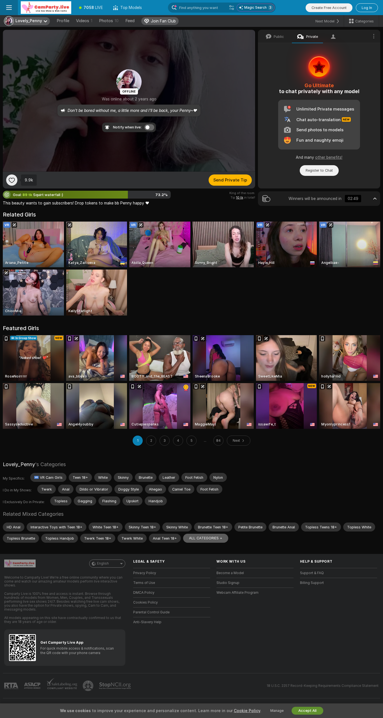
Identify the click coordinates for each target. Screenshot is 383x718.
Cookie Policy (247, 710)
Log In (367, 8)
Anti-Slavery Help (147, 622)
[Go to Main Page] (46, 7)
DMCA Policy (143, 593)
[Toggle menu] (9, 7)
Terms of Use (144, 583)
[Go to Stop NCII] (115, 685)
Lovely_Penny (19, 464)
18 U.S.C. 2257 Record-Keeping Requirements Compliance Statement (323, 686)
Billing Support (312, 583)
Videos (84, 20)
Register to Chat (319, 170)
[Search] (232, 7)
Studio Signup (227, 583)
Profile (63, 20)
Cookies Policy (145, 602)
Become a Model (230, 573)
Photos (109, 20)
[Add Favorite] (11, 180)
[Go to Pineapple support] (88, 685)
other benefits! (328, 157)
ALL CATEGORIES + (205, 538)
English (103, 563)
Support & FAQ (312, 573)
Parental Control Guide (151, 612)
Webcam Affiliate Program (237, 593)
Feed (130, 20)
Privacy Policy (144, 573)
